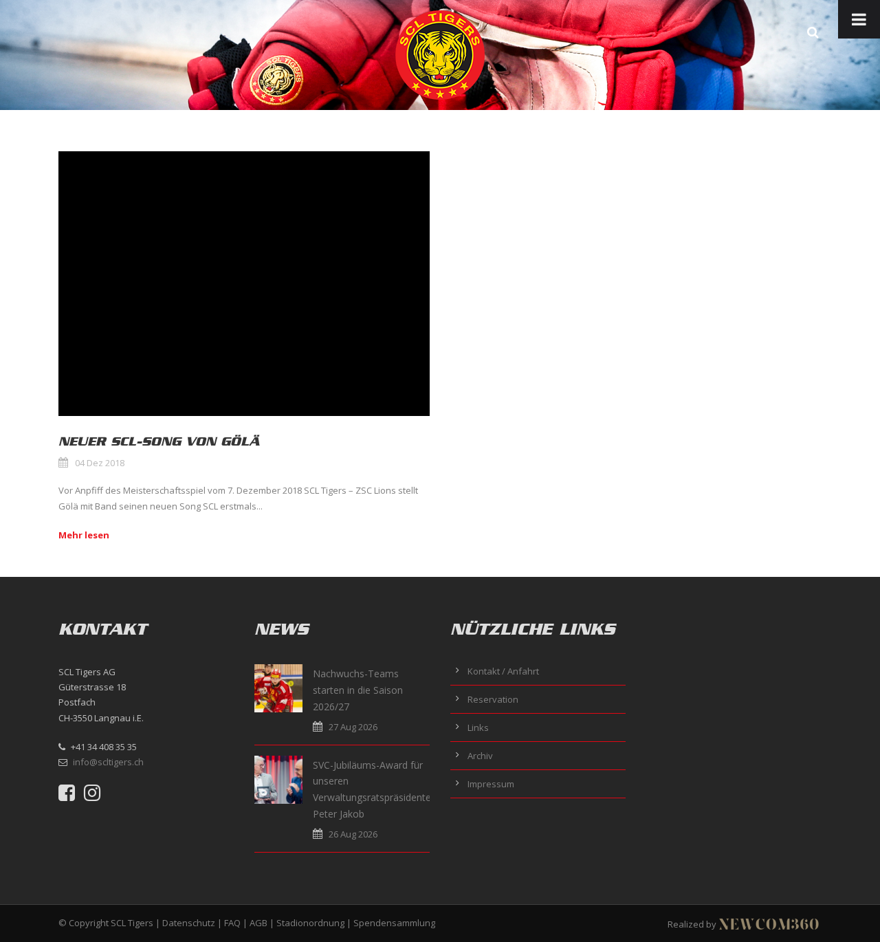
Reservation (493, 699)
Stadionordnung (310, 923)
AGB (258, 923)
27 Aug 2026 (353, 727)
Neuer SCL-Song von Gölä (158, 441)
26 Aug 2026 (353, 834)
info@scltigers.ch (108, 762)
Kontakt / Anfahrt (503, 671)
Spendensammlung (394, 923)
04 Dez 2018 (99, 463)
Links (478, 727)
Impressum (491, 784)
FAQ (232, 923)
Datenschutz (188, 923)
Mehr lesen (83, 535)
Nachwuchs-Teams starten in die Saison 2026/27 (358, 690)
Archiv (480, 755)
